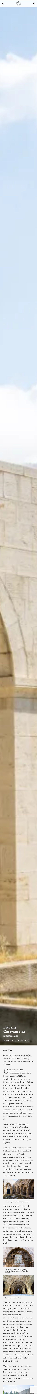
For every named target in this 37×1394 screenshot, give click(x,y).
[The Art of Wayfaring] (18, 3)
